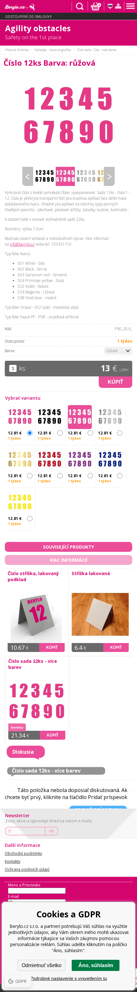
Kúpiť (115, 382)
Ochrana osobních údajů (27, 869)
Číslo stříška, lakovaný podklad (33, 576)
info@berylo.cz (22, 244)
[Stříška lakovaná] (102, 614)
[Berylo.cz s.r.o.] (17, 6)
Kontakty (12, 861)
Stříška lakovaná (91, 573)
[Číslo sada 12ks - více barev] (68, 117)
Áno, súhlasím (95, 965)
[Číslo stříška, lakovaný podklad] (38, 614)
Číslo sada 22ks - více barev (32, 664)
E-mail (13, 896)
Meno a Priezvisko (24, 885)
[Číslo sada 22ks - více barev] (38, 702)
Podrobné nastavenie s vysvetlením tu (68, 978)
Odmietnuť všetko (41, 965)
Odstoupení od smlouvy (28, 16)
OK (51, 831)
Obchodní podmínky (23, 853)
